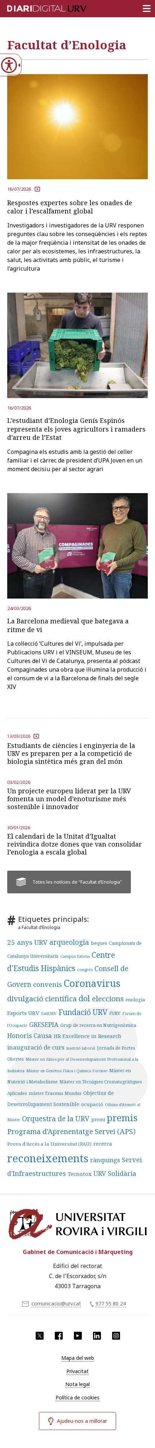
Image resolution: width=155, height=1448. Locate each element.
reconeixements (47, 1158)
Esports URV (23, 1012)
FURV (114, 1013)
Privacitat (77, 1371)
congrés (85, 969)
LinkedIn (97, 1336)
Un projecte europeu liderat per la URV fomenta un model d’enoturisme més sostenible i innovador (69, 798)
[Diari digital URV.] (37, 7)
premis (122, 1117)
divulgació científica (42, 998)
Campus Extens (75, 956)
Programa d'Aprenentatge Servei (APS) (71, 1131)
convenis (47, 984)
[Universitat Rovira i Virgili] (77, 1224)
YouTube (78, 1336)
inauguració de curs (36, 1047)
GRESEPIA (43, 1024)
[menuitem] (77, 1358)
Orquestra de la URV (55, 1118)
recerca (102, 1143)
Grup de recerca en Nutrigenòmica (98, 1025)
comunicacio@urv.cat (56, 1303)
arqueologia (69, 942)
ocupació (92, 1104)
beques (99, 943)
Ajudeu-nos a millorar (82, 1420)
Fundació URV (82, 1012)
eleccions (108, 998)
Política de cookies (77, 1397)
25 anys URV (27, 942)
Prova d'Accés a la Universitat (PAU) (49, 1144)
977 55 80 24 (111, 1303)
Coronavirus (92, 983)
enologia (135, 999)
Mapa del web (77, 1357)
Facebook (59, 1336)
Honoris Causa (29, 1035)
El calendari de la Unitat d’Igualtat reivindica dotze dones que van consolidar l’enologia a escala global (74, 844)
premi (98, 1119)
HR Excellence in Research (87, 1035)
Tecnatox (80, 1173)
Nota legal (77, 1384)
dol (84, 998)
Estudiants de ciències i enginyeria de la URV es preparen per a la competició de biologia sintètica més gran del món (71, 753)
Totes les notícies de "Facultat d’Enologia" (77, 882)
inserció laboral (80, 1048)
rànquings (105, 1160)
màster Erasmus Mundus (55, 1093)
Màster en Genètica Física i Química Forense (66, 1070)
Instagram (116, 1336)
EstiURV (49, 1013)
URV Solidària (114, 1173)
